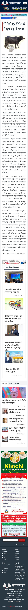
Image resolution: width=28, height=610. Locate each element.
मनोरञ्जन (17, 552)
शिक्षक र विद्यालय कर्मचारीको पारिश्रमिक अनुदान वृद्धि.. (17, 429)
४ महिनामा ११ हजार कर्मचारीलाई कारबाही (15, 438)
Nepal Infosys (24, 608)
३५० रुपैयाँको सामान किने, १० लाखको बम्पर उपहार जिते (13, 290)
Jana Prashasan (11, 606)
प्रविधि (17, 555)
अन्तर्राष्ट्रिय (5, 559)
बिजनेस (17, 553)
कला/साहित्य (6, 569)
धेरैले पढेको (17, 384)
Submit (21, 540)
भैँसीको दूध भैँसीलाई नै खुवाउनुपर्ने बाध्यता (14, 26)
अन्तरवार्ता (5, 567)
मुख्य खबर (4, 384)
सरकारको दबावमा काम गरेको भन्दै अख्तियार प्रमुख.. (17, 411)
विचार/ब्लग (5, 570)
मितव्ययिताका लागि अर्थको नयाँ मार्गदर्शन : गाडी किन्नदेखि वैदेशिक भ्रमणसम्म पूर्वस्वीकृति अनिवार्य (13, 346)
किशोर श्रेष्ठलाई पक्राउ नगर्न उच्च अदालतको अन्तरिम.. (16, 420)
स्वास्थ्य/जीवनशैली (7, 565)
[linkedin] (25, 545)
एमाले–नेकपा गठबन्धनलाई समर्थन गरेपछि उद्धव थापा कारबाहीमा (14, 401)
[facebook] (16, 545)
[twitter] (18, 545)
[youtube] (21, 545)
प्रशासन (10, 384)
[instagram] (23, 545)
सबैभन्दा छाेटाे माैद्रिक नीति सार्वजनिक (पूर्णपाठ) (12, 370)
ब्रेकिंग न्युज (5, 552)
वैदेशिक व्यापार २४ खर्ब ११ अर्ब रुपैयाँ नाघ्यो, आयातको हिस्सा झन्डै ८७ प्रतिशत (13, 319)
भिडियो (17, 559)
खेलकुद (17, 557)
